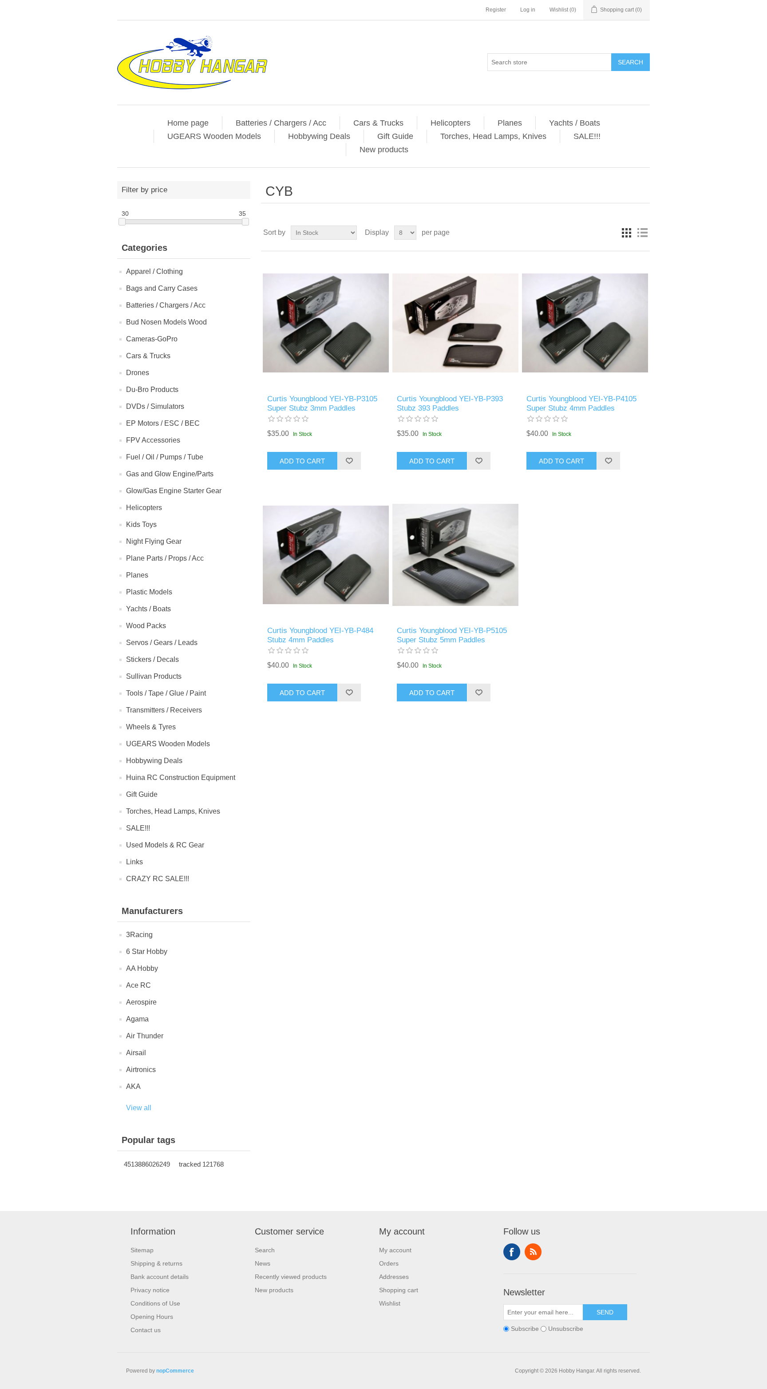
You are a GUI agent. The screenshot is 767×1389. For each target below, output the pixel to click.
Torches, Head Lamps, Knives (493, 136)
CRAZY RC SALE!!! (157, 878)
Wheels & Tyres (151, 727)
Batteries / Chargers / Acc (281, 123)
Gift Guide (395, 136)
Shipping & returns (156, 1263)
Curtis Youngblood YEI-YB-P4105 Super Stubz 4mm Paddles (581, 403)
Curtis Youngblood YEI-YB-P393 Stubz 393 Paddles (450, 403)
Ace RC (138, 985)
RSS (533, 1251)
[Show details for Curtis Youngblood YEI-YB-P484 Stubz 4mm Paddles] (325, 554)
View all (138, 1108)
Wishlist (389, 1303)
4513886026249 (147, 1164)
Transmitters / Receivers (164, 710)
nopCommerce (175, 1371)
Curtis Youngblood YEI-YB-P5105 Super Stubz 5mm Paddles (452, 635)
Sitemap (142, 1250)
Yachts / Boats (574, 123)
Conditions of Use (155, 1303)
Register (496, 10)
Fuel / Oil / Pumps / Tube (164, 457)
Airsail (136, 1053)
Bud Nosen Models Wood (166, 322)
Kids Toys (141, 524)
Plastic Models (149, 592)
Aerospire (141, 1002)
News (262, 1263)
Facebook (511, 1251)
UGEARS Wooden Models (214, 136)
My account (395, 1250)
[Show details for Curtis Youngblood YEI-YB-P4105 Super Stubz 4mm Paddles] (585, 323)
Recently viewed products (291, 1276)
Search (630, 62)
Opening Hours (151, 1316)
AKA (133, 1086)
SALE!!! (587, 136)
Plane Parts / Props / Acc (165, 558)
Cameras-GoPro (152, 339)
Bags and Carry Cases (162, 288)
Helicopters (450, 123)
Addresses (394, 1276)
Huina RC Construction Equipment (180, 777)
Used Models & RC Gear (165, 845)
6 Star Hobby (146, 951)
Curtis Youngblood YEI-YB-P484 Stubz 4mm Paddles (320, 635)
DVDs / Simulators (155, 406)
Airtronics (141, 1069)
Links (134, 862)
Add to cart (302, 461)
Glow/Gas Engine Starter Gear (173, 491)
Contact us (145, 1330)
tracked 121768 (201, 1164)
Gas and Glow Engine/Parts (169, 474)
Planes (510, 123)
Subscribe (525, 1328)
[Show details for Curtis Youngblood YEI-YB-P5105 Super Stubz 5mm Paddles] (455, 554)
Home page (188, 123)
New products (384, 149)
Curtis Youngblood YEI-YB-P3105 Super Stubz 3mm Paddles (322, 403)
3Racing (139, 934)
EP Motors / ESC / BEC (163, 423)
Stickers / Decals (152, 659)
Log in (527, 10)
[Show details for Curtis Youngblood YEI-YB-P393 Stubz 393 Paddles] (455, 323)
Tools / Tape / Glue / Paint (166, 693)
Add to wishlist (349, 461)
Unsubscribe (565, 1328)
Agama (137, 1019)
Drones (137, 372)
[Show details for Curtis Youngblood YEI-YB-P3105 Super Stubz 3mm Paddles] (325, 323)
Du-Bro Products (152, 389)
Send (605, 1312)
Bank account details (159, 1276)
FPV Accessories (153, 440)
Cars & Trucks (378, 123)
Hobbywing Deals (319, 136)
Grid (626, 233)
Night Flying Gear (154, 541)
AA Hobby (142, 968)
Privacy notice (150, 1290)
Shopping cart (398, 1290)
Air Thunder (144, 1036)
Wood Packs (146, 625)
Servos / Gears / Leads (162, 642)
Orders (389, 1263)
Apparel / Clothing (154, 271)
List (642, 233)
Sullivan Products (154, 676)
